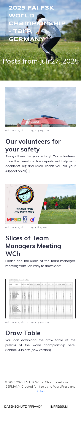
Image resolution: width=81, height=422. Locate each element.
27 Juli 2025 (26, 130)
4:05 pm (43, 130)
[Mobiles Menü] (68, 24)
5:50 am (43, 322)
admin (9, 130)
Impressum (59, 407)
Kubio (40, 391)
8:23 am (43, 227)
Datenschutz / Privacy (23, 407)
